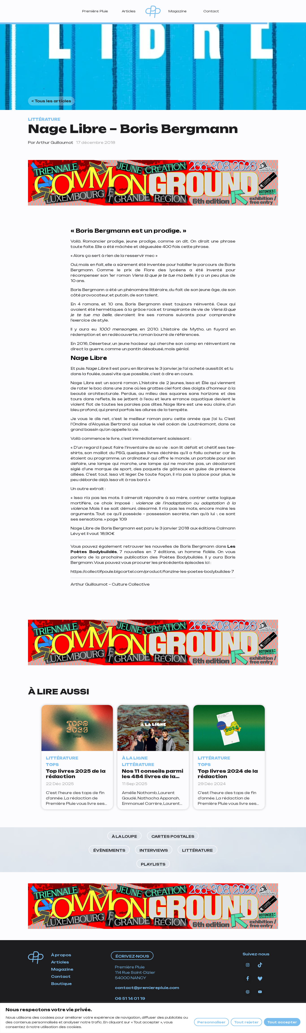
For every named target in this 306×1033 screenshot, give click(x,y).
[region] (153, 1018)
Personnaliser (211, 1022)
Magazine (177, 11)
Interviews (154, 850)
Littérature (197, 850)
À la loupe (124, 836)
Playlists (153, 864)
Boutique (61, 983)
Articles (129, 11)
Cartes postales (172, 836)
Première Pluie (95, 11)
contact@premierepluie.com (147, 987)
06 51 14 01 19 (130, 998)
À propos (61, 955)
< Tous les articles (51, 101)
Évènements (109, 850)
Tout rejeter (246, 1022)
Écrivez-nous (132, 956)
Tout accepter (282, 1022)
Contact (211, 11)
